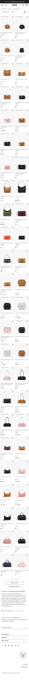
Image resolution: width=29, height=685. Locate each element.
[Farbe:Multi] (16, 224)
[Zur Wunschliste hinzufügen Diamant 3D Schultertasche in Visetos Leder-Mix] (27, 251)
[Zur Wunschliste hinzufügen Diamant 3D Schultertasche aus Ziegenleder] (27, 227)
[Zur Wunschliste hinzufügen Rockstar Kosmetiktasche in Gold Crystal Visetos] (12, 87)
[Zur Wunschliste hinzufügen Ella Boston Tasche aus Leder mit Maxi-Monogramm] (27, 531)
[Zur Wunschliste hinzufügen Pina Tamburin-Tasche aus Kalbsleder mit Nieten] (27, 17)
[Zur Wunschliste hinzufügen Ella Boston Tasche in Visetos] (27, 508)
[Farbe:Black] (16, 37)
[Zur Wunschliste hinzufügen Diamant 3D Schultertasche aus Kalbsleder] (12, 227)
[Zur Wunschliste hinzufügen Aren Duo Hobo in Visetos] (27, 438)
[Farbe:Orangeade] (4, 130)
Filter (12, 12)
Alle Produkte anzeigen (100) (14, 586)
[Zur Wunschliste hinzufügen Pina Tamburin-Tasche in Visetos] (12, 40)
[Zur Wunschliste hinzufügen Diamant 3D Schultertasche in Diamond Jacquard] (27, 204)
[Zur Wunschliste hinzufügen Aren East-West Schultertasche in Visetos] (27, 391)
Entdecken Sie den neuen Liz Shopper (18, 1)
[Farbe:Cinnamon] (1, 458)
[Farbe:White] (4, 317)
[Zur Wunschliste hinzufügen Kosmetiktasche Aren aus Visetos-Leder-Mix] (12, 134)
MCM (3, 610)
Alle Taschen (9, 9)
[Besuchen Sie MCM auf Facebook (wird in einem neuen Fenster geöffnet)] (2, 645)
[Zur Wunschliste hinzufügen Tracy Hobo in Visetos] (12, 64)
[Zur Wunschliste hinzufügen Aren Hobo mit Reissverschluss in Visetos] (12, 181)
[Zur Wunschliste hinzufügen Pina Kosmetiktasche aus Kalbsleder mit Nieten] (27, 87)
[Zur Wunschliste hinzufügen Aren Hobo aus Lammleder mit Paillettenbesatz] (12, 508)
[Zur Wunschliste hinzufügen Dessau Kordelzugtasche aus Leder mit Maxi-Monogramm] (12, 321)
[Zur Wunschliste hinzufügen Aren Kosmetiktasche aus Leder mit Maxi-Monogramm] (12, 110)
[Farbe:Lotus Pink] (1, 130)
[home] (14, 5)
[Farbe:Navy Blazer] (1, 575)
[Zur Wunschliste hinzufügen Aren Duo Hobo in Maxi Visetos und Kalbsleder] (12, 438)
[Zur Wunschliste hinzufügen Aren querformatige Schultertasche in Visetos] (12, 414)
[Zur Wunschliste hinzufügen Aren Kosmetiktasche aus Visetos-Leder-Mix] (27, 110)
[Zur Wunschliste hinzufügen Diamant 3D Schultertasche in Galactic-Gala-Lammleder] (12, 251)
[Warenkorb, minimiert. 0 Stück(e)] (26, 5)
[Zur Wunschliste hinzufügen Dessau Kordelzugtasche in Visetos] (27, 274)
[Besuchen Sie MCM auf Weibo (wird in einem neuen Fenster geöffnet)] (15, 645)
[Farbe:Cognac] (1, 37)
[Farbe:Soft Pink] (1, 177)
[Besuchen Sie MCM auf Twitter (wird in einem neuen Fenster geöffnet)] (8, 645)
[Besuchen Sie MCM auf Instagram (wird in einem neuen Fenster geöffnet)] (5, 645)
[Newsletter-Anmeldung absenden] (26, 627)
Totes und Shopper (16, 9)
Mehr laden (14, 582)
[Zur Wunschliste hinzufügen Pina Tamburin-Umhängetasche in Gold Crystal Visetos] (12, 17)
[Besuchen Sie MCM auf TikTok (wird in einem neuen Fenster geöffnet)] (18, 645)
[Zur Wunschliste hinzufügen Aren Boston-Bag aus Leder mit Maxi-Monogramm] (12, 555)
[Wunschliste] (23, 5)
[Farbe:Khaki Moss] (1, 224)
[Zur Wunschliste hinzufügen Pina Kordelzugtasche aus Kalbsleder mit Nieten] (27, 40)
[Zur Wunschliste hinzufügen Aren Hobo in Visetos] (27, 181)
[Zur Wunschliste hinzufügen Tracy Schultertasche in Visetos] (27, 64)
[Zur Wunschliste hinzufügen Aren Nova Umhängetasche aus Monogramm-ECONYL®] (27, 157)
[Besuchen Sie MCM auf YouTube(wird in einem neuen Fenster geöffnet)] (12, 645)
